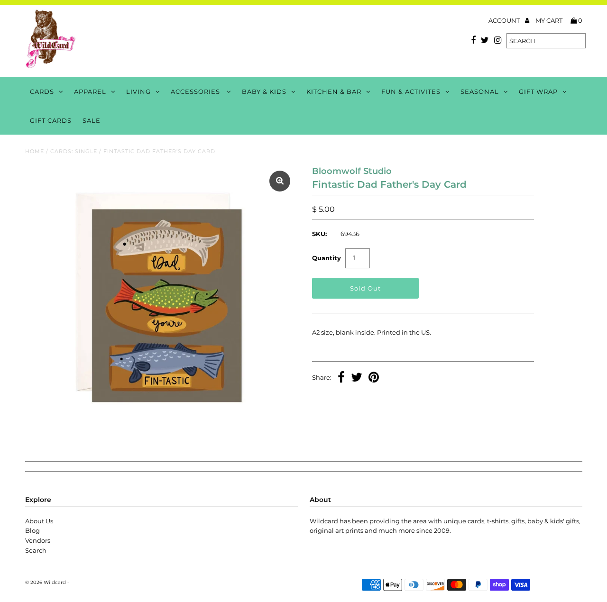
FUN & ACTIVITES (411, 91)
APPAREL (90, 91)
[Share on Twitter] (356, 378)
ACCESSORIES (196, 91)
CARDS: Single (73, 151)
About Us (39, 521)
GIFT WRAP (538, 91)
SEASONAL (479, 91)
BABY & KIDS (264, 91)
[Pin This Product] (373, 378)
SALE (92, 120)
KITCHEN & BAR (333, 91)
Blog (32, 530)
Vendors (37, 540)
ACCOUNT (504, 20)
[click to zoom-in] (279, 181)
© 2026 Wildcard (45, 582)
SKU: (319, 233)
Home (34, 151)
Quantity (326, 258)
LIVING (138, 91)
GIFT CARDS (51, 120)
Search (35, 550)
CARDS (42, 91)
